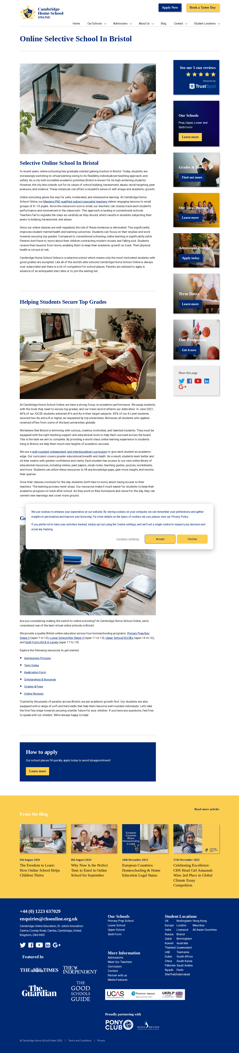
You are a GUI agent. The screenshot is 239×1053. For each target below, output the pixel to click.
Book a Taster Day (203, 7)
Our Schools (94, 23)
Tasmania (183, 952)
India (168, 929)
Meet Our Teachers (120, 962)
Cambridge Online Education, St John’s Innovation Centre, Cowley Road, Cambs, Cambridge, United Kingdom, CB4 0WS (51, 930)
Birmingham (184, 938)
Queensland (184, 947)
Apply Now (170, 7)
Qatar (168, 938)
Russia (169, 934)
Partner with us (117, 975)
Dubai (168, 956)
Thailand (170, 947)
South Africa (185, 956)
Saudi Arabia (185, 965)
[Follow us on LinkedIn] (206, 382)
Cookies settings (128, 539)
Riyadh (169, 970)
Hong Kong (200, 920)
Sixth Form (115, 934)
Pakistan (170, 965)
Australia (182, 943)
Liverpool (182, 929)
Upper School (116, 929)
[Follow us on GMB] (182, 387)
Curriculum (115, 966)
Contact (178, 23)
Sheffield (171, 974)
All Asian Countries (205, 929)
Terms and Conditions (80, 1040)
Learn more (37, 771)
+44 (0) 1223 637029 (40, 911)
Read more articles (206, 809)
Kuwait (169, 943)
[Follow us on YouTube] (198, 382)
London (181, 925)
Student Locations (205, 23)
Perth (180, 970)
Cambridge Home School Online (42, 12)
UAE (167, 952)
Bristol (181, 934)
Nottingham (184, 920)
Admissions (120, 23)
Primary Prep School (121, 920)
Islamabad (183, 974)
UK (166, 920)
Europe (169, 925)
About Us (144, 23)
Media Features (118, 979)
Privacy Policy (179, 516)
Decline (192, 539)
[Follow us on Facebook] (189, 382)
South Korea (184, 961)
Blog (163, 23)
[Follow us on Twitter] (182, 382)
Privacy (101, 1040)
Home (76, 23)
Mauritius (199, 925)
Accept (160, 539)
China (168, 961)
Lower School (116, 925)
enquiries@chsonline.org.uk (49, 918)
